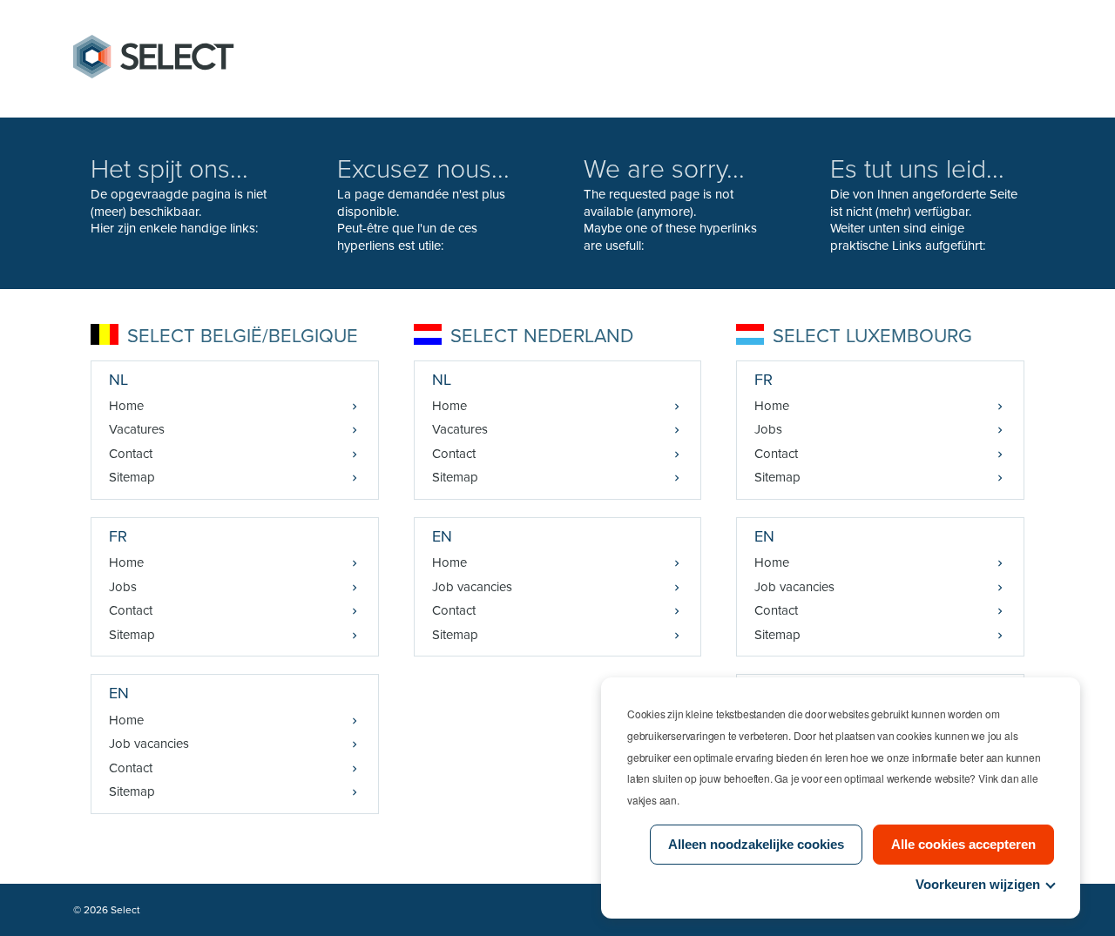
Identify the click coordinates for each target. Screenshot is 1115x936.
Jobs (123, 587)
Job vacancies (149, 743)
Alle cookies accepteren (963, 844)
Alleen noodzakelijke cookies (756, 844)
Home (126, 406)
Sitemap (132, 477)
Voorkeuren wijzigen (978, 884)
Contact (130, 453)
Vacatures (137, 429)
